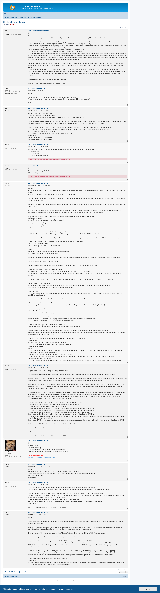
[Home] (13, 7)
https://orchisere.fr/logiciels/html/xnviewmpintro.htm (41, 457)
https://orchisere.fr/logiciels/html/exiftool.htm (48, 459)
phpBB (60, 580)
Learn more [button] (70, 589)
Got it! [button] (147, 589)
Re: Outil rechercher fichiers (38, 88)
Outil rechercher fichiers (14, 22)
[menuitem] (6, 14)
